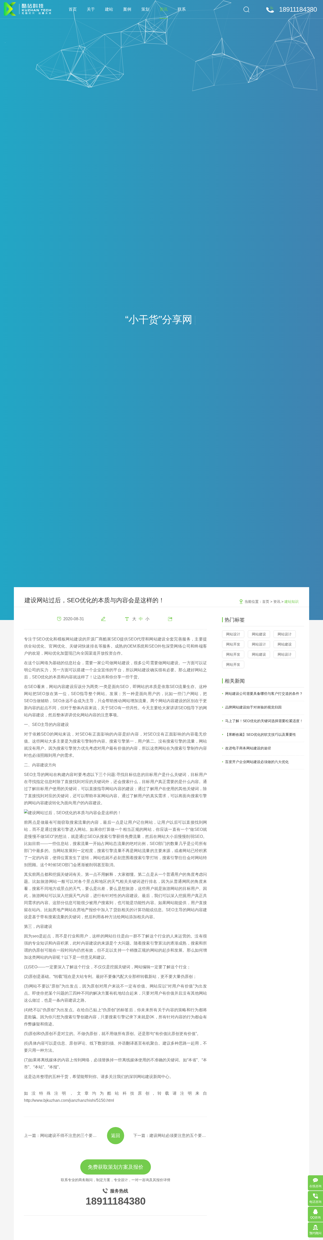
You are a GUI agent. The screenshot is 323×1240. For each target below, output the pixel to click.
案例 (127, 9)
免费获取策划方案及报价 (115, 1167)
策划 (145, 9)
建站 (109, 9)
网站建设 (259, 634)
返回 (115, 1135)
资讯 (163, 9)
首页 (73, 9)
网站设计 (233, 634)
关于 (91, 9)
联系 (182, 9)
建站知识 (291, 602)
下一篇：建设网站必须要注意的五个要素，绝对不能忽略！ (170, 1135)
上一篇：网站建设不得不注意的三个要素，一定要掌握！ (61, 1135)
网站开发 (233, 644)
